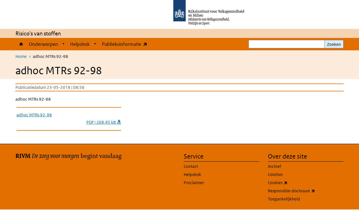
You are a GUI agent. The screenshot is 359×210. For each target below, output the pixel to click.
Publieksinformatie (126, 44)
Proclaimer (194, 182)
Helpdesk (80, 44)
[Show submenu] (63, 44)
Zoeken (334, 44)
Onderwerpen (43, 44)
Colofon (275, 174)
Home (20, 44)
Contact (191, 166)
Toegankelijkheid (284, 199)
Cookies (290, 182)
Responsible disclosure (304, 190)
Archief (274, 166)
